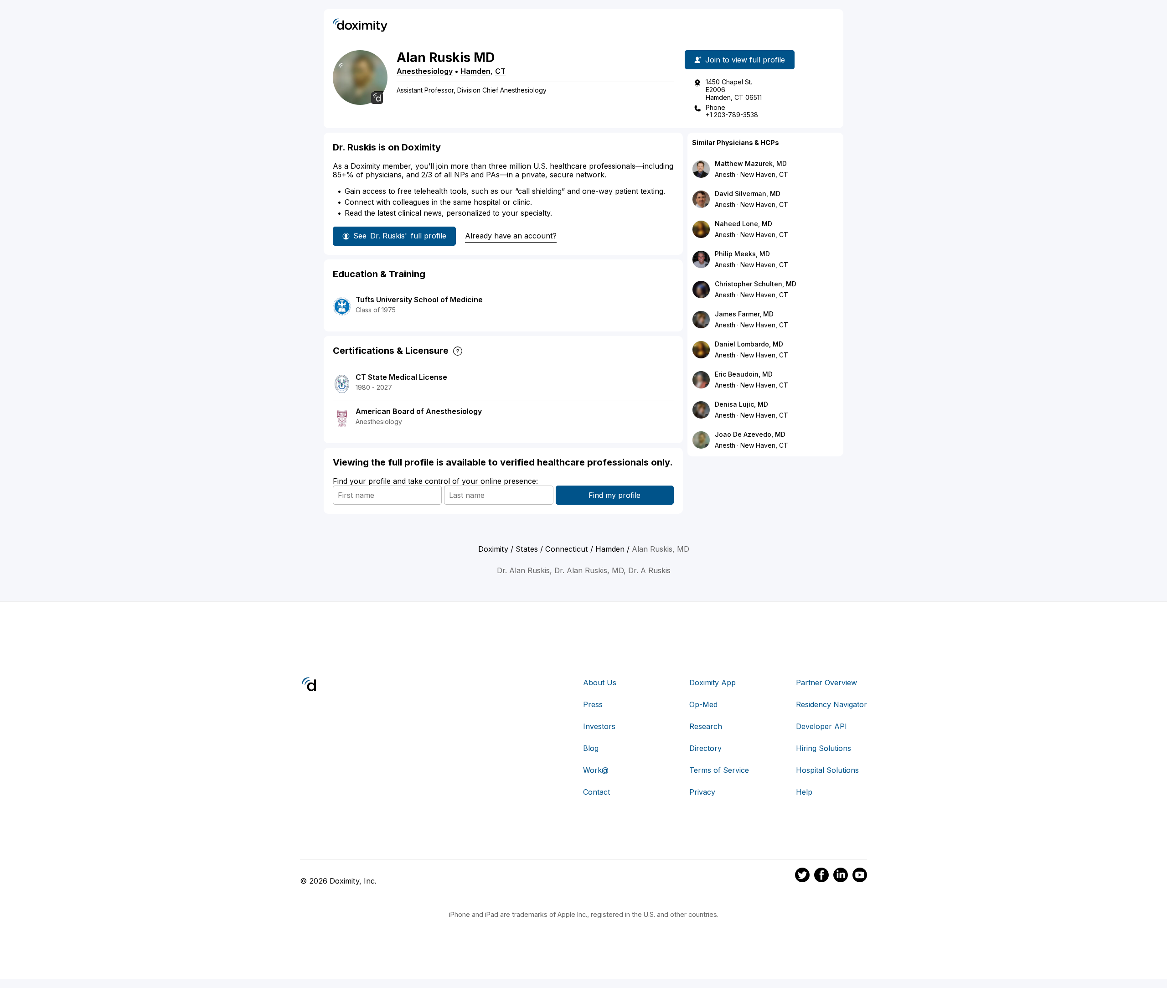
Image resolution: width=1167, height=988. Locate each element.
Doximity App (712, 682)
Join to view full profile (745, 59)
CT (500, 71)
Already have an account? (511, 235)
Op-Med (703, 704)
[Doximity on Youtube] (859, 876)
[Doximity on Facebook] (821, 876)
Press (593, 704)
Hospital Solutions (827, 770)
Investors (599, 726)
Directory (705, 748)
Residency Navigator (831, 704)
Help (804, 792)
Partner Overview (826, 682)
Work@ (596, 770)
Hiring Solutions (823, 748)
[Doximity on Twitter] (802, 876)
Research (705, 726)
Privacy (702, 792)
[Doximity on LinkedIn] (840, 876)
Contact (596, 792)
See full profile (399, 235)
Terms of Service (719, 770)
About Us (599, 682)
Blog (591, 748)
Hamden (475, 71)
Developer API (821, 726)
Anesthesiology (425, 71)
